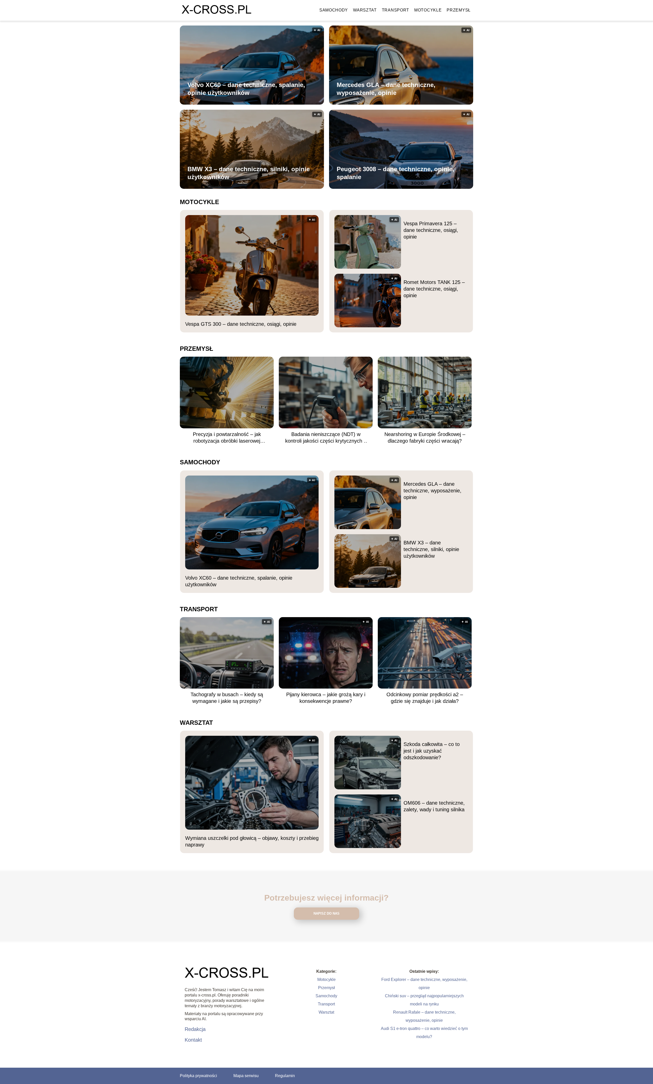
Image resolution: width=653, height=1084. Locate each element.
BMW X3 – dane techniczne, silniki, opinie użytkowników (248, 173)
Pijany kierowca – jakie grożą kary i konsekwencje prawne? (325, 698)
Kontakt (193, 1040)
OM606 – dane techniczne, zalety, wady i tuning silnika (434, 806)
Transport (395, 10)
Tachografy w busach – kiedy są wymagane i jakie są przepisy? (227, 698)
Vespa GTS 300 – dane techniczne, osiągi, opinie (240, 324)
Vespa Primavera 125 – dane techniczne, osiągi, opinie (431, 230)
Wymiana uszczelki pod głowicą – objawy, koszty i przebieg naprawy (252, 841)
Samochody (333, 10)
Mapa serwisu (246, 1076)
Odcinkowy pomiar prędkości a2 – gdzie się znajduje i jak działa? (424, 698)
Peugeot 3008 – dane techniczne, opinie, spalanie (395, 173)
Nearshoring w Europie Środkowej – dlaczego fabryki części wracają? (424, 437)
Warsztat (365, 10)
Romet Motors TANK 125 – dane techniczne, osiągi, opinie (434, 288)
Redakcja (195, 1029)
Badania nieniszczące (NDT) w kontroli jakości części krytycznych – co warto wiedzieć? (326, 437)
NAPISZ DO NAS (326, 913)
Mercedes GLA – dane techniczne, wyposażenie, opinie (386, 88)
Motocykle (428, 10)
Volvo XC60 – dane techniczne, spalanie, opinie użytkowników (246, 88)
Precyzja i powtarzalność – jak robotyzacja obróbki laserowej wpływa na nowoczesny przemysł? (227, 437)
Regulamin (285, 1076)
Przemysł (459, 10)
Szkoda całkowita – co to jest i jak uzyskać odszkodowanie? (432, 750)
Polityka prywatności (198, 1076)
